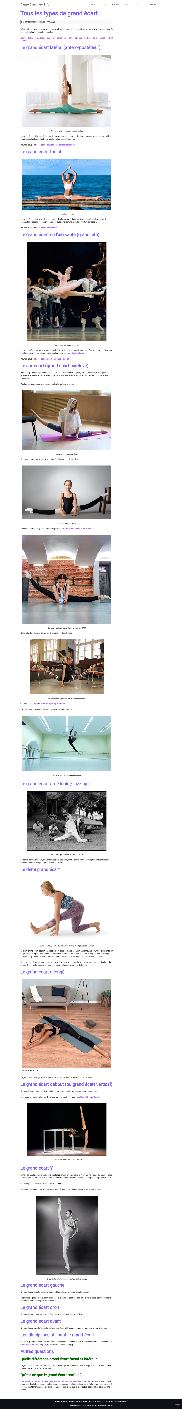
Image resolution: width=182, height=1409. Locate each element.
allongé (78, 37)
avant (24, 40)
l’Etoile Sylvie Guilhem (90, 1096)
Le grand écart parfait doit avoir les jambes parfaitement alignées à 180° (53, 1381)
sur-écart (51, 37)
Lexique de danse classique (65, 1401)
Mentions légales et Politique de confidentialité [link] (85, 1405)
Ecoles (79, 4)
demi (70, 37)
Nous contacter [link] (107, 1405)
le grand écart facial (48, 227)
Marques (140, 4)
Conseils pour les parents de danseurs (89, 1401)
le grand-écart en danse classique (55, 358)
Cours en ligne (92, 4)
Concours (129, 4)
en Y (95, 37)
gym (44, 1344)
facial (30, 37)
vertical (87, 37)
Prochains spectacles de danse (116, 1401)
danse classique (31, 1344)
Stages (105, 4)
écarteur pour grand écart (54, 703)
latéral (23, 37)
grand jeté (40, 37)
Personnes (116, 4)
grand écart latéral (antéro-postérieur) (58, 144)
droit (111, 37)
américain (61, 37)
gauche (102, 37)
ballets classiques (76, 353)
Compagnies (153, 4)
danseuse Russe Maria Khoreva (76, 528)
